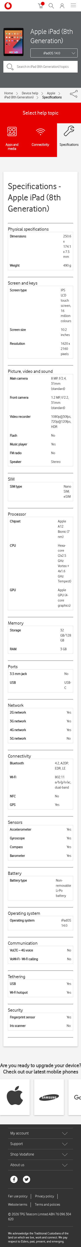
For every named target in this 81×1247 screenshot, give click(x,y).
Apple (51, 93)
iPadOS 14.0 (51, 53)
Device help (30, 93)
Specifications (52, 97)
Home (8, 93)
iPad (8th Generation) (19, 97)
